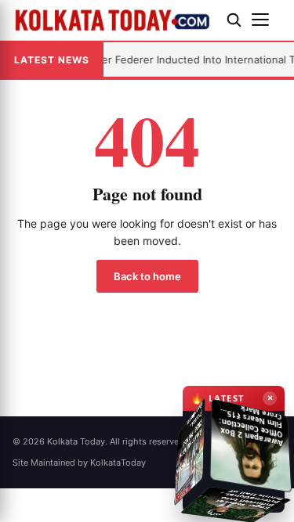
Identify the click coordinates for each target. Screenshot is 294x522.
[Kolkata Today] (113, 20)
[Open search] (234, 19)
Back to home (147, 276)
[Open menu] (266, 19)
